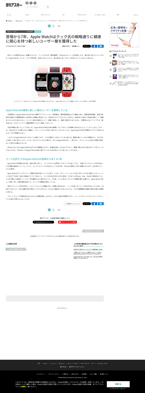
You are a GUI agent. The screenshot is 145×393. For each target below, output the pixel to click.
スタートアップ (45, 15)
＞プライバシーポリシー (118, 389)
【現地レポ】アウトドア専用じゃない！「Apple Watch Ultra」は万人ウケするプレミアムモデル (87, 253)
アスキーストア (81, 15)
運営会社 (65, 374)
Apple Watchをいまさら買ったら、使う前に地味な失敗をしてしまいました (88, 257)
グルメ (27, 15)
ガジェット (18, 21)
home (10, 21)
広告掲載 (84, 374)
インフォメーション (100, 15)
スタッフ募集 (93, 374)
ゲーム (9, 15)
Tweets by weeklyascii (62, 308)
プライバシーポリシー (54, 374)
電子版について (104, 374)
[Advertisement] (103, 5)
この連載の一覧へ (17, 249)
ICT (63, 15)
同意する (118, 384)
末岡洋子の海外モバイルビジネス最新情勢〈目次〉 (88, 249)
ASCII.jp (64, 367)
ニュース (53, 363)
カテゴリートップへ (93, 231)
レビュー (45, 363)
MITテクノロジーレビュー (78, 367)
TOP (118, 15)
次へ (59, 26)
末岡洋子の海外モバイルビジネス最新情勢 (20, 31)
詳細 (23, 387)
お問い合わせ (74, 374)
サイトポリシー (41, 374)
